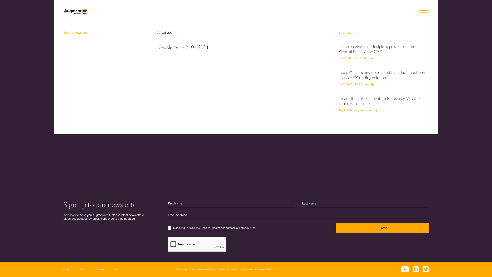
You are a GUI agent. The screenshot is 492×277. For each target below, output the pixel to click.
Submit (382, 228)
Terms (116, 269)
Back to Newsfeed (75, 32)
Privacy (83, 269)
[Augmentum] (75, 12)
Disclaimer (100, 269)
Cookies (66, 269)
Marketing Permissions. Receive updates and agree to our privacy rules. (214, 227)
